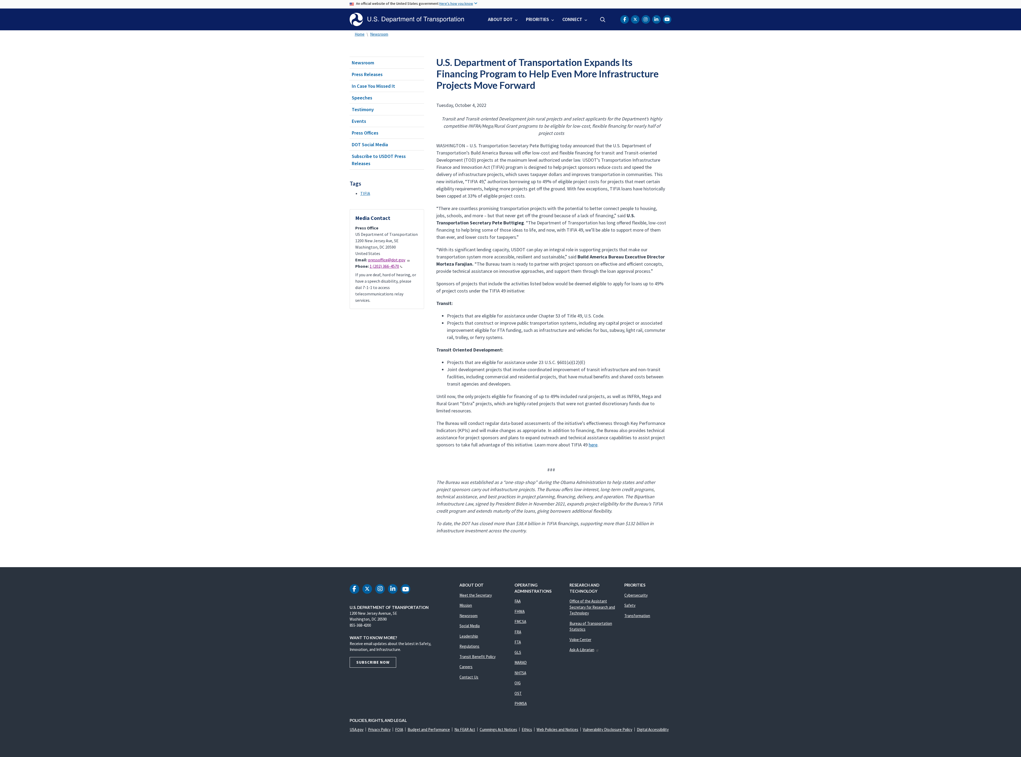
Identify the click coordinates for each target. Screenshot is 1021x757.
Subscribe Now (373, 662)
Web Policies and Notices (557, 729)
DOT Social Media (370, 144)
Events (359, 121)
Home (360, 34)
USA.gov (356, 729)
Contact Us (468, 677)
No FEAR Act (464, 729)
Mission (465, 605)
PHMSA (520, 703)
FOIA (399, 729)
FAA (517, 601)
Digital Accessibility (653, 729)
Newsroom (379, 34)
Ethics (527, 729)
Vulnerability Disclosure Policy (607, 729)
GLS (517, 652)
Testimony (363, 109)
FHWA (519, 611)
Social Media (469, 625)
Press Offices (365, 133)
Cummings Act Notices (498, 729)
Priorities (537, 19)
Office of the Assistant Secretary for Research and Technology (592, 607)
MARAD (520, 662)
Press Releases (367, 74)
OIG (517, 682)
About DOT (500, 19)
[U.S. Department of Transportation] (407, 19)
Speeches (362, 98)
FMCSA (520, 621)
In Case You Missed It (373, 86)
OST (518, 693)
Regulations (469, 646)
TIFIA (365, 193)
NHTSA (520, 672)
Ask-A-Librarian (582, 649)
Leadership (468, 636)
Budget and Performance (429, 729)
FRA (517, 631)
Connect (572, 19)
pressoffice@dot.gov (386, 259)
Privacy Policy (379, 729)
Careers (465, 666)
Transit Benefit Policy (477, 656)
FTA (517, 642)
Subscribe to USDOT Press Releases (379, 159)
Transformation (637, 615)
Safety (629, 605)
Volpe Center (580, 639)
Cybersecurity (636, 595)
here (593, 445)
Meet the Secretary (475, 595)
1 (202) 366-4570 (384, 266)
